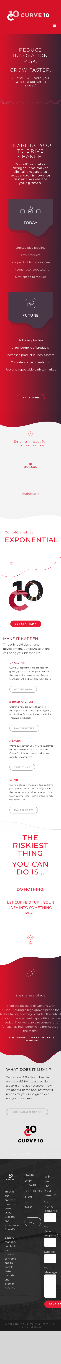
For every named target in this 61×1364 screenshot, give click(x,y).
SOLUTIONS (31, 1191)
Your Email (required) (51, 1231)
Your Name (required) (51, 1207)
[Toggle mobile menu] (54, 25)
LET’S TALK (28, 1205)
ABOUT (30, 1197)
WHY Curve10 (30, 1183)
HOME (29, 1175)
